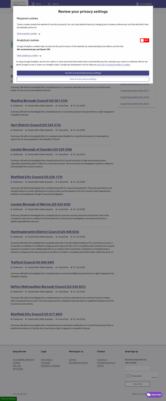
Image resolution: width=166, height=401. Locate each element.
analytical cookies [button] (27, 56)
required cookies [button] (27, 34)
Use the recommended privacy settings (83, 73)
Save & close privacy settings (83, 79)
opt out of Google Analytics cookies (113, 65)
